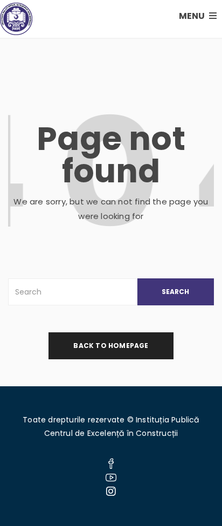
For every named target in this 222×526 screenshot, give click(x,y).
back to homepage (110, 345)
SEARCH (175, 291)
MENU (192, 16)
